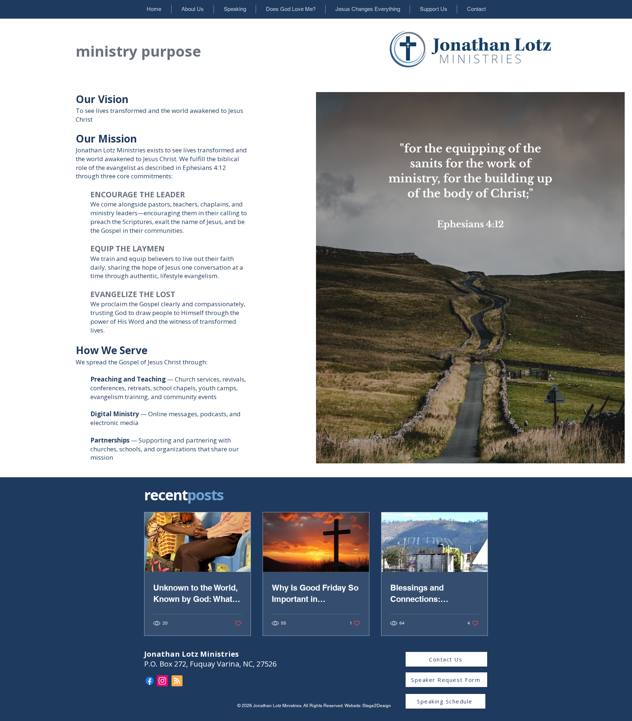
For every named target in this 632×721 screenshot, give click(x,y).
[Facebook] (149, 680)
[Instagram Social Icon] (162, 680)
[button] (192, 9)
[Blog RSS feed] (177, 681)
